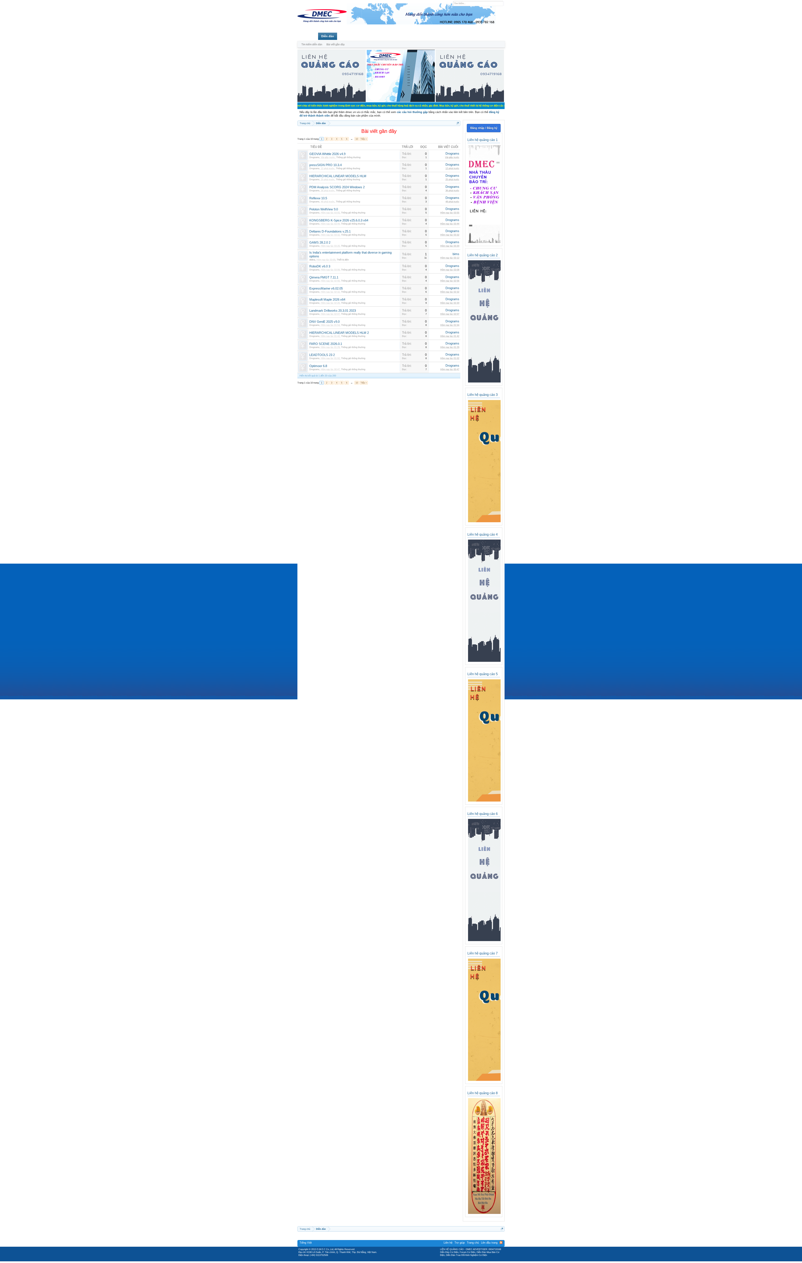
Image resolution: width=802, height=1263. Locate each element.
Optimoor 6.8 (318, 366)
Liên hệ (448, 1242)
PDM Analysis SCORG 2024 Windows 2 (337, 187)
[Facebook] (392, 1260)
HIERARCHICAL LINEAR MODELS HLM (337, 176)
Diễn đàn (327, 36)
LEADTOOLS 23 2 (322, 355)
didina (312, 259)
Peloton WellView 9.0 (323, 209)
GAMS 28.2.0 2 (319, 242)
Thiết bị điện (343, 259)
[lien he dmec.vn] (331, 101)
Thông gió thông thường (348, 157)
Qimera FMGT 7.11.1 (323, 277)
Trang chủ (308, 36)
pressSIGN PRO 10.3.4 (325, 165)
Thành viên (348, 36)
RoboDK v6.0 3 (319, 266)
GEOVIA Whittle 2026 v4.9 (327, 154)
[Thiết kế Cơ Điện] (405, 1260)
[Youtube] (418, 1260)
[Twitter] (399, 1260)
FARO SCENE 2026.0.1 (325, 344)
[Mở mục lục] (457, 123)
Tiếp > (363, 139)
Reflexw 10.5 (318, 198)
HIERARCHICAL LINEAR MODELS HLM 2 (339, 332)
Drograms (314, 157)
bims (456, 254)
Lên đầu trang (489, 1242)
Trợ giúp (459, 1242)
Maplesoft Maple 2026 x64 (327, 299)
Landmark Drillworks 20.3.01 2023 (332, 310)
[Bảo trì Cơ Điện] (412, 1260)
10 (356, 139)
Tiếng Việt (305, 1242)
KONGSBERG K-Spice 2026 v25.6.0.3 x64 (338, 220)
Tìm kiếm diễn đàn (311, 44)
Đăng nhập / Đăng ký (483, 128)
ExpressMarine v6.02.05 (326, 288)
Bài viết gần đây (335, 44)
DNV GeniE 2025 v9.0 (324, 321)
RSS (501, 1242)
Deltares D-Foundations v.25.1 (330, 231)
